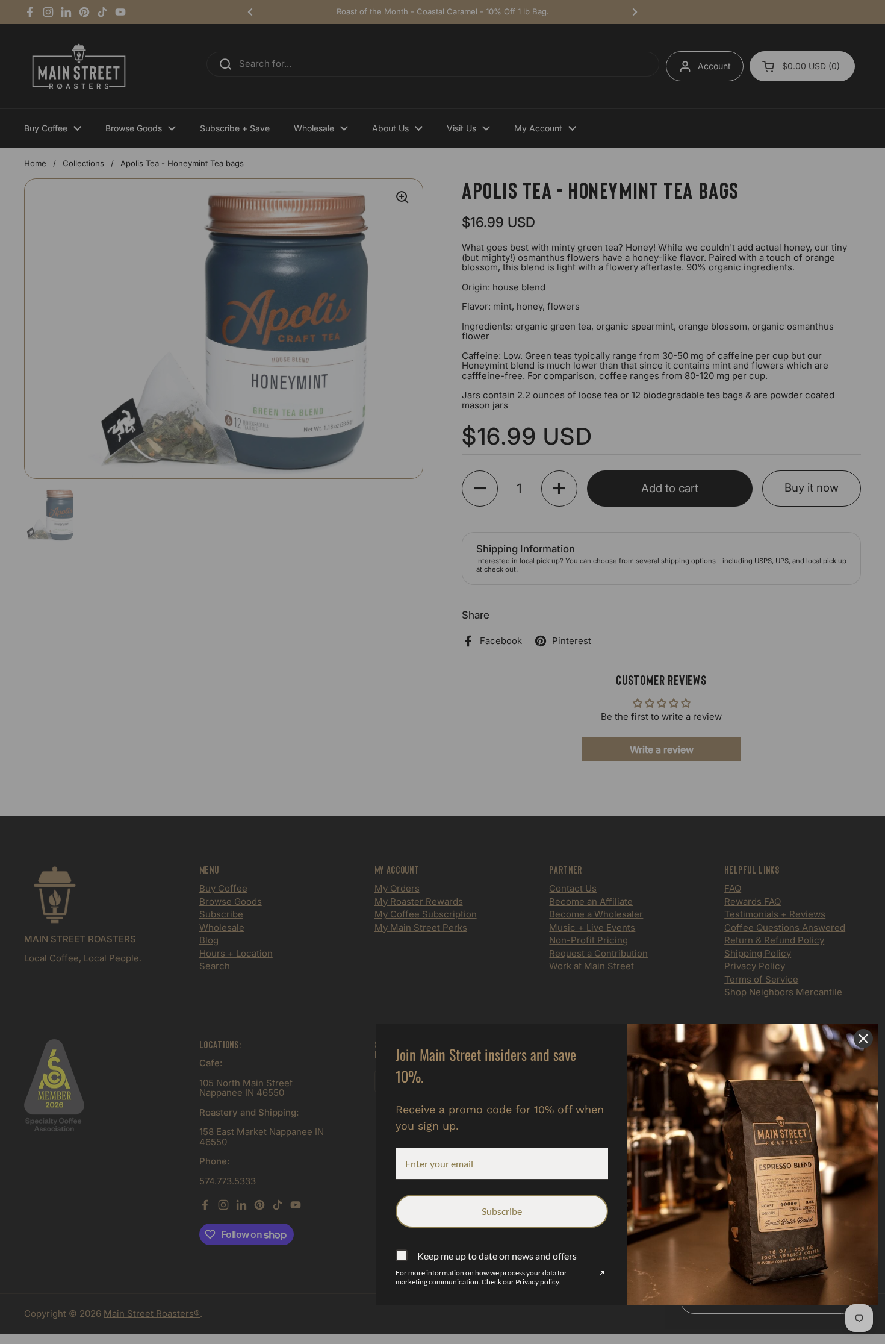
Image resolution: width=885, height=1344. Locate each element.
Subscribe (502, 1211)
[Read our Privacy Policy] (601, 1274)
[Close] (863, 1038)
